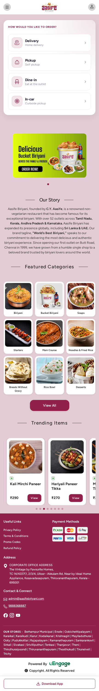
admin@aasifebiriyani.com (26, 598)
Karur (33, 636)
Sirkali (7, 644)
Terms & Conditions (15, 536)
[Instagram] (12, 616)
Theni (75, 644)
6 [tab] (55, 509)
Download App (52, 684)
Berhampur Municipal (38, 631)
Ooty (6, 640)
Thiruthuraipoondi (15, 649)
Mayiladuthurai (81, 636)
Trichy (7, 653)
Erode (58, 631)
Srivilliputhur (34, 644)
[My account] (92, 7)
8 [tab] (62, 509)
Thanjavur (63, 644)
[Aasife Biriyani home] (49, 7)
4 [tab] (48, 509)
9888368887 (17, 605)
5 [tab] (51, 509)
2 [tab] (40, 509)
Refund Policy (12, 548)
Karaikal (8, 636)
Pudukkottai (20, 640)
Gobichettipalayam (77, 631)
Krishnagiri (63, 636)
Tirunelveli (83, 649)
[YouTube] (18, 616)
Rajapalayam (39, 640)
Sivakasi (18, 644)
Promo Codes (11, 542)
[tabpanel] (49, 155)
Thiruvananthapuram (42, 649)
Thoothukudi (66, 649)
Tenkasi (50, 644)
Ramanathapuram (61, 640)
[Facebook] (5, 616)
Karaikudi (22, 636)
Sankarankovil (85, 640)
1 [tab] (48, 184)
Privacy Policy (12, 530)
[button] (18, 299)
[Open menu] (7, 7)
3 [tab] (44, 509)
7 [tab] (59, 509)
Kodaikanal (46, 636)
